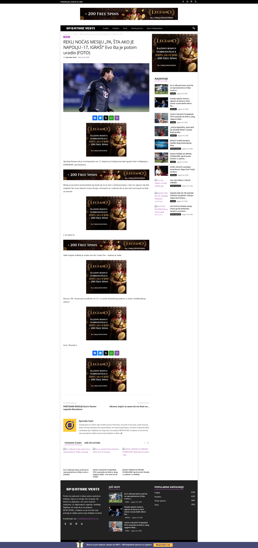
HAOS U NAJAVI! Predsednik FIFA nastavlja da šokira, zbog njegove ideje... (182, 116)
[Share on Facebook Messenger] (100, 117)
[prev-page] (144, 442)
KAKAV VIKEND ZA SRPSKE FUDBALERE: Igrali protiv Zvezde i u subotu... (180, 156)
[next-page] (148, 442)
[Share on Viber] (116, 117)
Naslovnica (66, 34)
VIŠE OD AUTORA (92, 443)
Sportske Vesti (71, 57)
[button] (194, 28)
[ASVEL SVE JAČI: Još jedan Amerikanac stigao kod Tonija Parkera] (161, 171)
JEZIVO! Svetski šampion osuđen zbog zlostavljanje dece (180, 143)
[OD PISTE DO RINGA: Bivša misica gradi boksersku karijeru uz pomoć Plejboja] (161, 210)
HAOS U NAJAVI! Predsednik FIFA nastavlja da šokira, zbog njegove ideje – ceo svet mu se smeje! (105, 473)
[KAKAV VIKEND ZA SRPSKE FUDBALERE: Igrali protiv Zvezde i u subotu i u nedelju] (135, 458)
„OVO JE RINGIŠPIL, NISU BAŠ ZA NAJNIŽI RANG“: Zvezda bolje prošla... (182, 129)
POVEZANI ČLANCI (73, 443)
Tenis (125, 28)
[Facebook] (183, 2)
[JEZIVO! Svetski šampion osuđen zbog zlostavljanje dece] (161, 144)
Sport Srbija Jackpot (154, 28)
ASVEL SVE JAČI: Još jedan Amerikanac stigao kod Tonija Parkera (182, 169)
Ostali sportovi (137, 28)
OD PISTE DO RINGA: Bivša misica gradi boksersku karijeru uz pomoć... (181, 208)
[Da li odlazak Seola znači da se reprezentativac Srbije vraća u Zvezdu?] (76, 458)
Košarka (115, 28)
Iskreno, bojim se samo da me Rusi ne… (129, 406)
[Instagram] (187, 2)
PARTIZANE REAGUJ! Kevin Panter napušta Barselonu (79, 408)
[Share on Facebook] (94, 117)
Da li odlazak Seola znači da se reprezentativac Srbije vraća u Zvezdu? (76, 472)
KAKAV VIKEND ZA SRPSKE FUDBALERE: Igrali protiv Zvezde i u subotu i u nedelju (135, 472)
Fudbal (105, 28)
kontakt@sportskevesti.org (87, 519)
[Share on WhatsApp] (111, 117)
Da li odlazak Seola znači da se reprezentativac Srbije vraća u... (181, 87)
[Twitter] (195, 2)
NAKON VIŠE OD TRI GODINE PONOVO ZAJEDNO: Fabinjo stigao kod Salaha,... (182, 195)
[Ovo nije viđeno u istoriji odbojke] (161, 184)
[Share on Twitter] (105, 117)
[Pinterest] (191, 2)
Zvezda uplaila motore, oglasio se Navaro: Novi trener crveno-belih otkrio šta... (181, 102)
